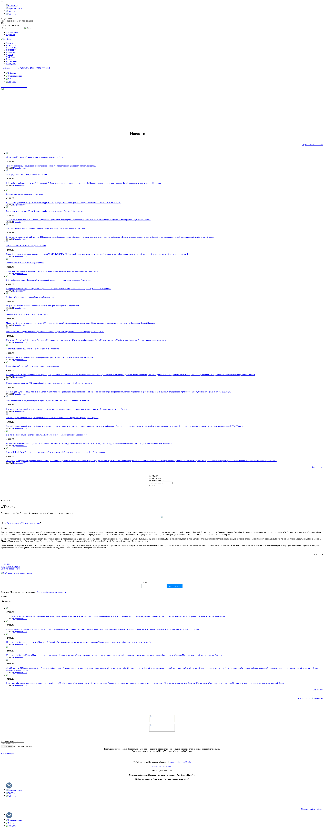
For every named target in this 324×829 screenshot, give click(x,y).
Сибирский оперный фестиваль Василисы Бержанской (30, 297)
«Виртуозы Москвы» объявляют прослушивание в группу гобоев (34, 157)
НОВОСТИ (11, 45)
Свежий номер (12, 32)
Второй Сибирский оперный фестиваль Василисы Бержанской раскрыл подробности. (43, 306)
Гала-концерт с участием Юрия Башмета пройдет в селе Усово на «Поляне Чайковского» (44, 211)
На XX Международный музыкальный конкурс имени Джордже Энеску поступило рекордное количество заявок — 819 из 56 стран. (63, 202)
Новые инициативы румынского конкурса (24, 194)
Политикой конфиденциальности (51, 592)
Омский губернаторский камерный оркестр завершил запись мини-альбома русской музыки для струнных (52, 418)
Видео (9, 59)
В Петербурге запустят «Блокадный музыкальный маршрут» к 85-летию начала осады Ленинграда (48, 280)
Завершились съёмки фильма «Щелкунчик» (25, 263)
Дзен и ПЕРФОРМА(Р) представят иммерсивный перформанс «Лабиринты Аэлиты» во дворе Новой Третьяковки (55, 452)
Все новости (317, 467)
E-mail (144, 582)
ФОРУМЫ (10, 57)
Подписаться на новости (312, 144)
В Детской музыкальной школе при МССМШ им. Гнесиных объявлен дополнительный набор (46, 435)
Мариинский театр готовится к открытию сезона (27, 314)
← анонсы (5, 564)
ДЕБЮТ (9, 55)
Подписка (10, 35)
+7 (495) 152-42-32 (26, 68)
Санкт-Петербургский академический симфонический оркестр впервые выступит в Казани (45, 228)
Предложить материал (10, 566)
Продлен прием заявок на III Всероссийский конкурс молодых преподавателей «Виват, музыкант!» (49, 383)
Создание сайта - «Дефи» (312, 809)
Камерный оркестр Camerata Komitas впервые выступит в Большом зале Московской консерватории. (49, 357)
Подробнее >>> (20, 168)
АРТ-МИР (10, 52)
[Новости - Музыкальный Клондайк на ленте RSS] (317, 698)
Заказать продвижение (11, 569)
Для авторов (11, 61)
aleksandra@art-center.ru (162, 766)
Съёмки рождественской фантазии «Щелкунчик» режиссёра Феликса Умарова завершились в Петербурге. (52, 271)
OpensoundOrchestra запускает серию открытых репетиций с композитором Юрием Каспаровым (47, 400)
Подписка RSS (303, 698)
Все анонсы (318, 690)
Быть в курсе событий (22, 746)
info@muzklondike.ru (10, 68)
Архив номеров (8, 753)
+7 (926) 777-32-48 (42, 68)
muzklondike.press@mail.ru (181, 762)
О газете (9, 43)
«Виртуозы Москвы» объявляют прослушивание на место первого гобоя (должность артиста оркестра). (51, 166)
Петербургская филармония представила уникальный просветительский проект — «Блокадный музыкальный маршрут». (58, 288)
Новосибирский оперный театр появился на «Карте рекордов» (33, 366)
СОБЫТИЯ (11, 50)
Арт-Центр (11, 64)
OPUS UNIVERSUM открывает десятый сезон (26, 245)
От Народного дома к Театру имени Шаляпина (26, 174)
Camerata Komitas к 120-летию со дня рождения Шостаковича (32, 349)
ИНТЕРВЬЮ (11, 48)
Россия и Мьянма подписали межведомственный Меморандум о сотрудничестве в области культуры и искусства (55, 331)
